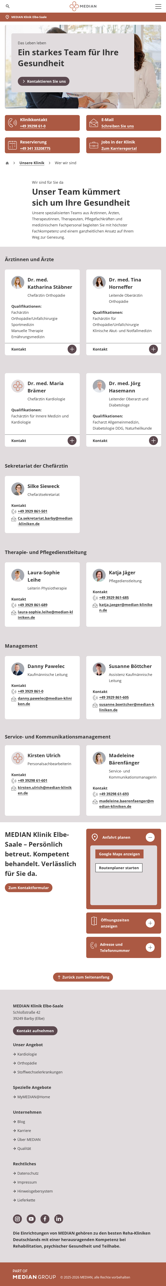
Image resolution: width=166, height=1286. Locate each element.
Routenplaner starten (119, 867)
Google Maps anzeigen (119, 854)
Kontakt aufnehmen (35, 1030)
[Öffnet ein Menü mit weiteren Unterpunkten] (158, 6)
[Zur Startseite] (83, 6)
